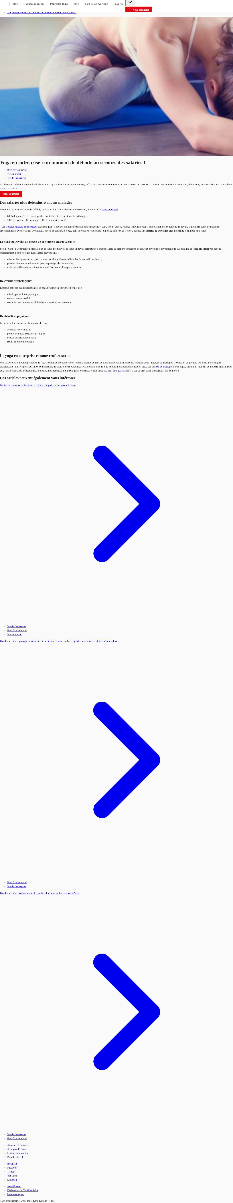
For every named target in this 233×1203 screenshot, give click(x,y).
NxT (76, 3)
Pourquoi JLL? (59, 3)
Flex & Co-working (96, 3)
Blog (15, 3)
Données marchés (33, 3)
